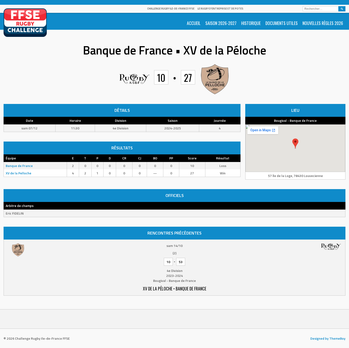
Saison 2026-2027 (220, 23)
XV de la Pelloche (18, 173)
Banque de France (19, 165)
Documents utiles (281, 23)
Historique (251, 23)
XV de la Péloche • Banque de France (174, 288)
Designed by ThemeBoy (327, 338)
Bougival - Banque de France (295, 120)
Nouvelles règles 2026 (322, 23)
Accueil (194, 23)
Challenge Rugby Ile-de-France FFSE (170, 8)
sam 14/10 (174, 245)
